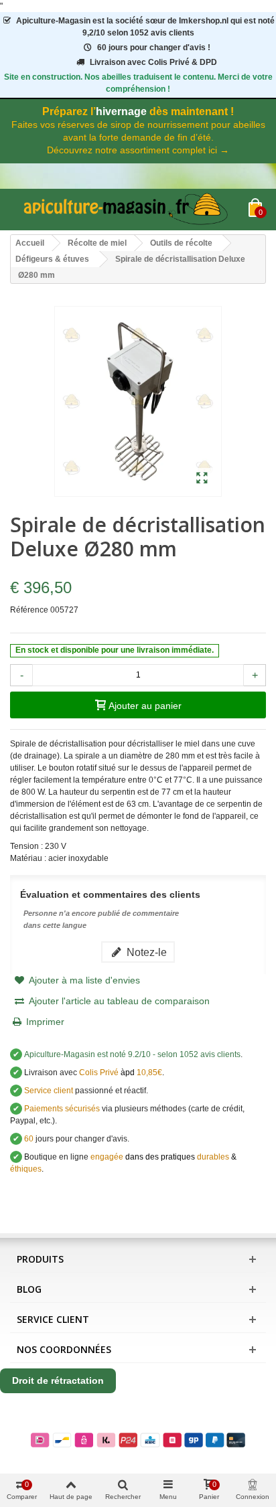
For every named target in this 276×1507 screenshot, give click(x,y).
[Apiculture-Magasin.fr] (129, 209)
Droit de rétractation (58, 1380)
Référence (29, 610)
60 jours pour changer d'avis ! (153, 47)
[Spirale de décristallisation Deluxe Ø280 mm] (202, 478)
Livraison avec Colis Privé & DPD (153, 62)
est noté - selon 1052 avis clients (132, 1054)
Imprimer (45, 1021)
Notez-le (145, 952)
